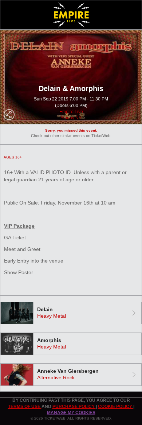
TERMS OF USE (25, 406)
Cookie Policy (115, 406)
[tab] (71, 313)
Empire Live (71, 111)
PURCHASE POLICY (74, 406)
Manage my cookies (71, 412)
